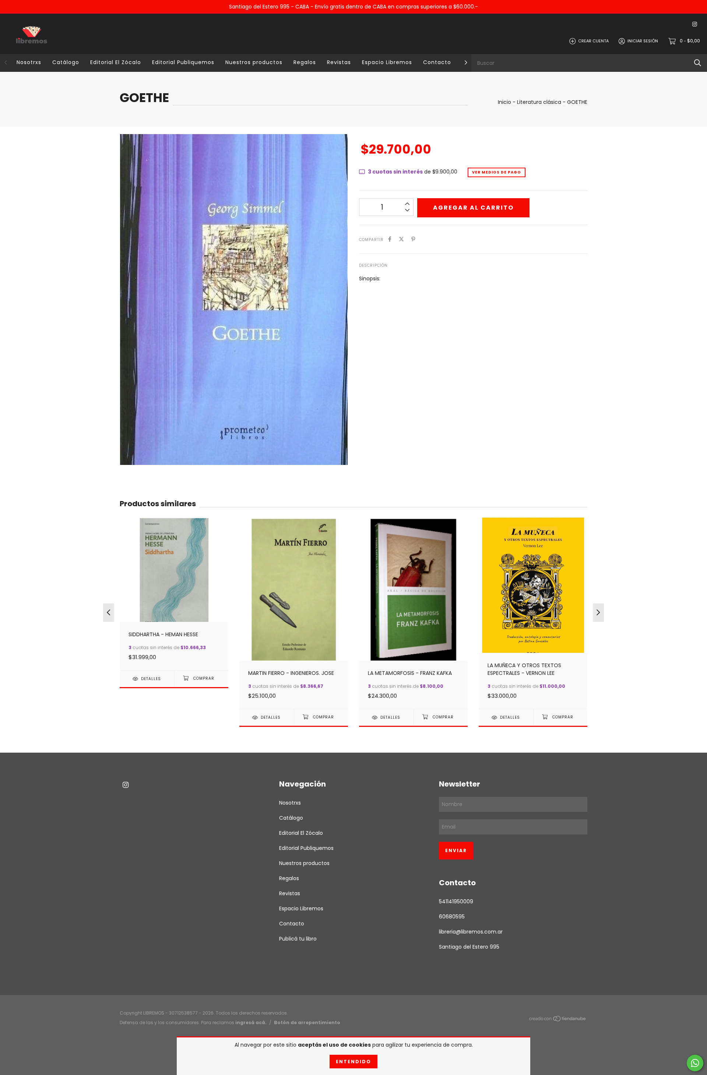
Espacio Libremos (387, 62)
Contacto (437, 62)
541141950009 (456, 901)
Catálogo (65, 62)
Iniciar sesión (642, 41)
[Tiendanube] (557, 1019)
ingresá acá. (251, 1022)
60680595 (452, 916)
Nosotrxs (29, 62)
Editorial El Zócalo (115, 62)
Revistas (339, 62)
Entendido (353, 1061)
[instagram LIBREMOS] (694, 24)
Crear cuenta (593, 41)
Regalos (304, 62)
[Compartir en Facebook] (389, 239)
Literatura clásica (539, 102)
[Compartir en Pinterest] (413, 239)
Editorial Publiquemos (183, 62)
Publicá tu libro (298, 938)
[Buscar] (697, 63)
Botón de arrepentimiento (307, 1022)
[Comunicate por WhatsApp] (695, 1063)
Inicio (504, 102)
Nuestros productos (253, 62)
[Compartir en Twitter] (401, 239)
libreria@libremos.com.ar (471, 931)
